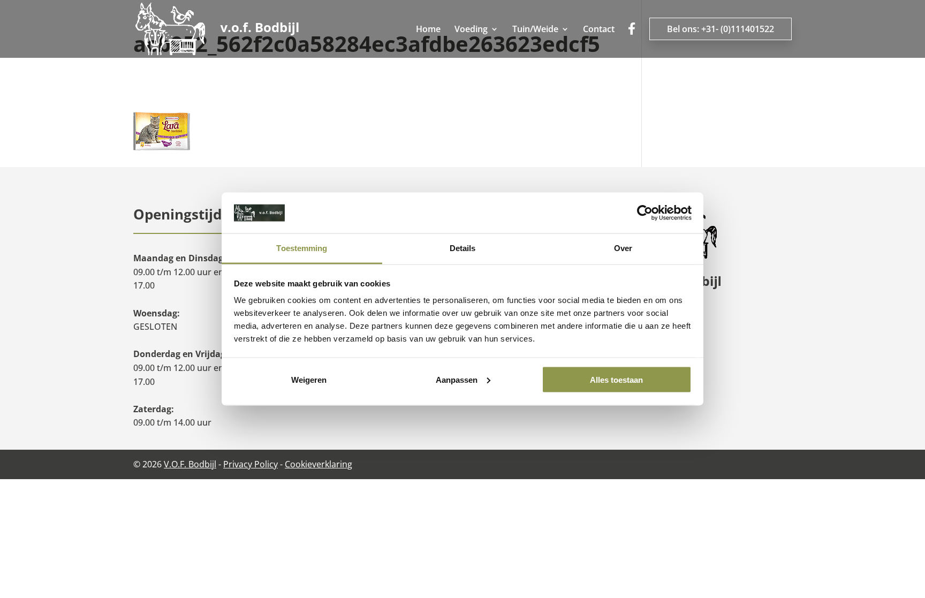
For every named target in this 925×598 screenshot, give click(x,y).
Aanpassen (456, 379)
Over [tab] (623, 248)
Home (428, 30)
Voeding (471, 30)
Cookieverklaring (318, 464)
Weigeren (309, 379)
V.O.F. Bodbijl (190, 464)
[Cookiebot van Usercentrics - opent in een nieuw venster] (645, 213)
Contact (599, 30)
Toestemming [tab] (301, 248)
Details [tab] (463, 248)
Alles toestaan (616, 379)
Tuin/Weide (535, 30)
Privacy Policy (250, 464)
